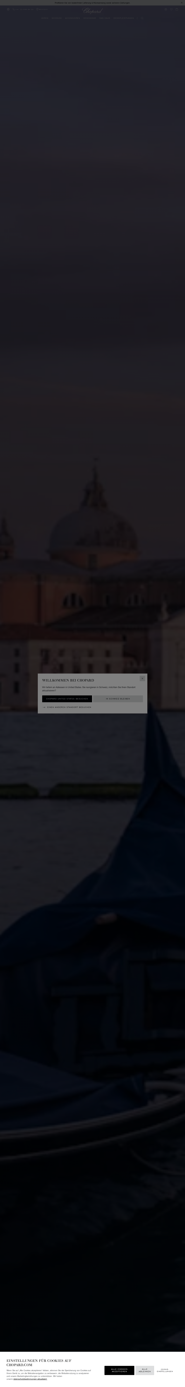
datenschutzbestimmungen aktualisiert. (30, 1379)
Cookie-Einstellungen (165, 1370)
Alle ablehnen (145, 1370)
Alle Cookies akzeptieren (119, 1370)
